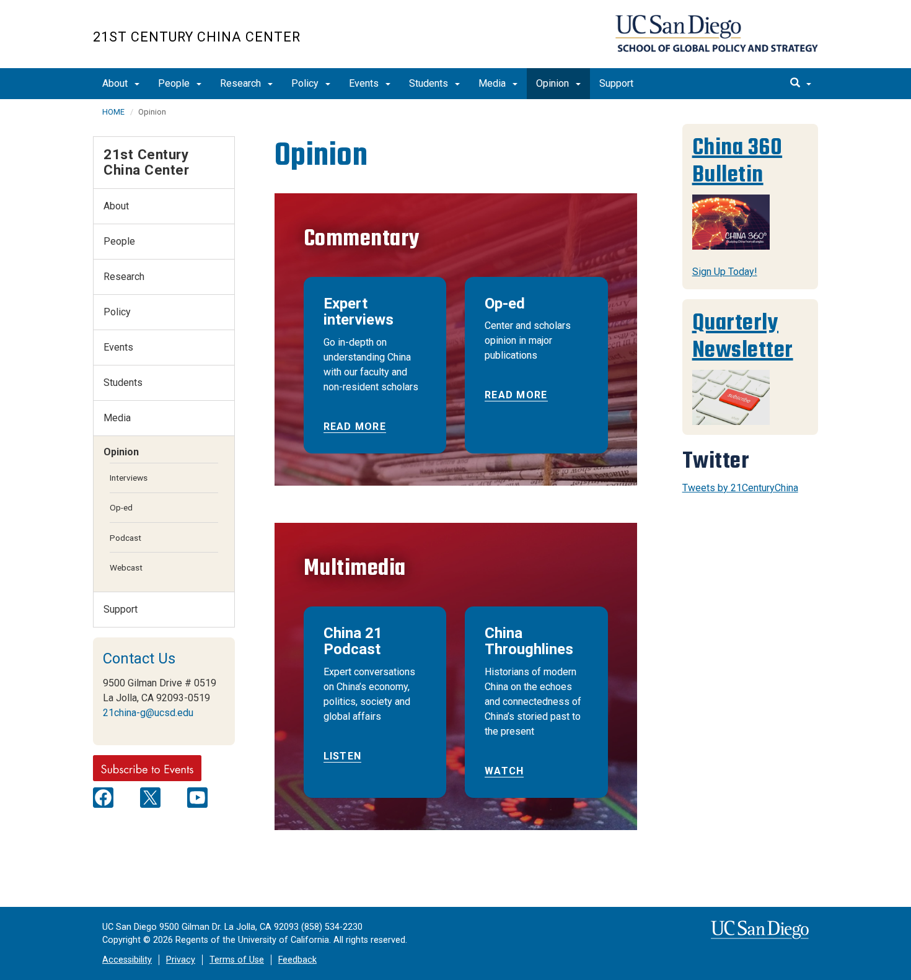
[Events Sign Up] (147, 768)
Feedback (297, 960)
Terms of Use (236, 960)
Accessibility (127, 960)
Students (430, 83)
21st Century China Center (197, 37)
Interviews (128, 478)
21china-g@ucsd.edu (148, 713)
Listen (342, 756)
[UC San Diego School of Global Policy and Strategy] (716, 33)
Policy (306, 83)
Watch (504, 771)
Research (241, 83)
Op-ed (121, 507)
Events (365, 83)
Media (493, 83)
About (116, 83)
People (175, 83)
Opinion (553, 83)
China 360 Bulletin (737, 161)
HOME (113, 111)
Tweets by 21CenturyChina (740, 488)
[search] (800, 83)
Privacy (180, 960)
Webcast (126, 567)
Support (616, 83)
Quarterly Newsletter (742, 336)
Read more (355, 426)
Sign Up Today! (724, 272)
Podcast (125, 538)
